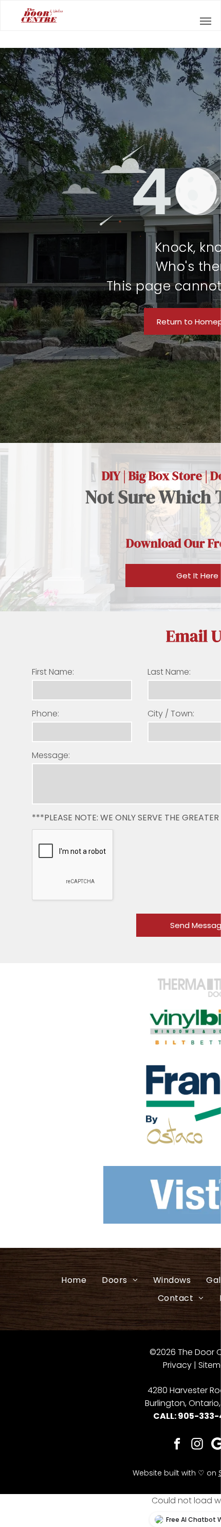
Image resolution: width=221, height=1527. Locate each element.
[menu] (205, 21)
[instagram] (198, 1445)
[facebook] (178, 1445)
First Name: (53, 672)
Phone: (45, 713)
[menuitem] (73, 1280)
